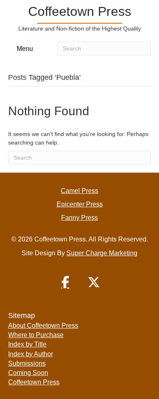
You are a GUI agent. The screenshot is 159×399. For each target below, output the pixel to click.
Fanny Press (79, 217)
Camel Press (79, 190)
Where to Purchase (36, 334)
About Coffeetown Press (43, 325)
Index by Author (30, 354)
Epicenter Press (80, 204)
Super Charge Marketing (101, 253)
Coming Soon (28, 372)
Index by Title (27, 344)
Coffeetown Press (34, 382)
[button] (65, 282)
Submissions (27, 363)
